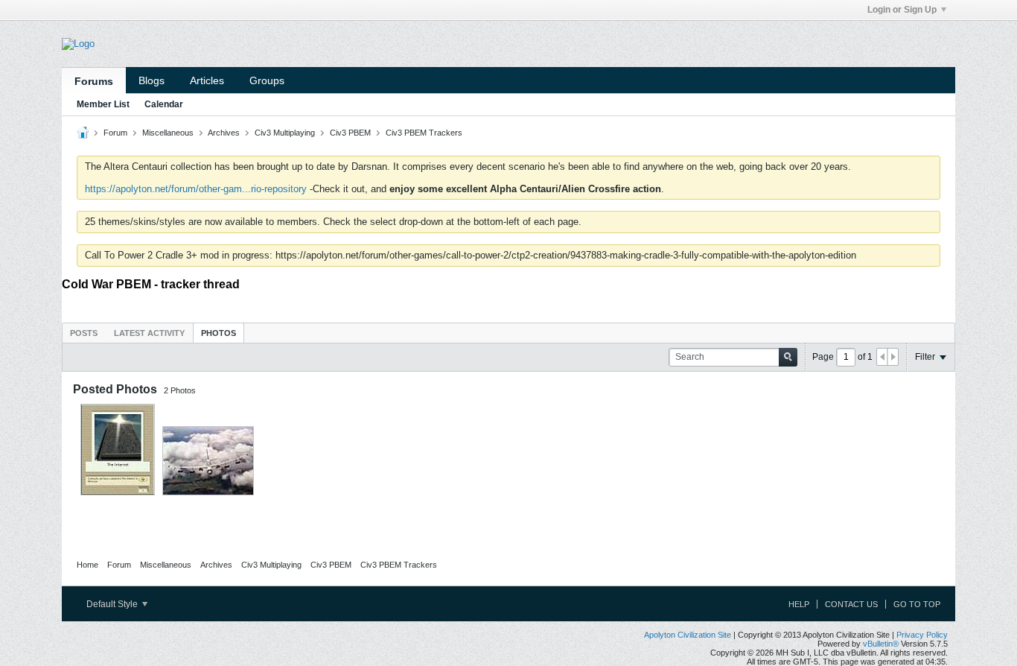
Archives (224, 132)
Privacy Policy (922, 634)
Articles (207, 80)
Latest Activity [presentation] (149, 333)
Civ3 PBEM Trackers (424, 132)
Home (87, 564)
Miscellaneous (168, 132)
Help (798, 604)
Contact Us (851, 604)
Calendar (163, 104)
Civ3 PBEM (350, 132)
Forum (115, 132)
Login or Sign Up (902, 9)
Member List (103, 104)
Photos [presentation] (218, 333)
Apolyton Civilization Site (687, 634)
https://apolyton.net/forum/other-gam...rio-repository (196, 188)
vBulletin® (881, 643)
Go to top (916, 604)
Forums (93, 81)
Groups (266, 80)
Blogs (151, 80)
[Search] (788, 357)
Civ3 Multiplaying (285, 132)
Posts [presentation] (84, 333)
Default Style (113, 604)
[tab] (84, 333)
